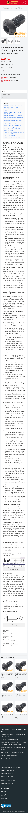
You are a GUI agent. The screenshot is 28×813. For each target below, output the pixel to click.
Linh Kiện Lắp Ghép (10, 7)
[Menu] (2, 2)
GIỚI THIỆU (4, 791)
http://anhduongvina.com (11, 758)
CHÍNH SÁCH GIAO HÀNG (7, 773)
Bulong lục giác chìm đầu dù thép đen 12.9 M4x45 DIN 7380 (7, 674)
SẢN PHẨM (4, 795)
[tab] (14, 91)
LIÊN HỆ (3, 801)
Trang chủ (3, 7)
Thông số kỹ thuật (6, 94)
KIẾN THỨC (4, 798)
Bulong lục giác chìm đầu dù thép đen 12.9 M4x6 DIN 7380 (7, 695)
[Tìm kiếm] (22, 2)
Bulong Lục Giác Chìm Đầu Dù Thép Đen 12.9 (15, 8)
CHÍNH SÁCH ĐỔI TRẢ (7, 783)
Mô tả (3, 91)
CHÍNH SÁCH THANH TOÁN (8, 780)
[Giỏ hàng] (26, 2)
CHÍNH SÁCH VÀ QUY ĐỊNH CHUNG (10, 767)
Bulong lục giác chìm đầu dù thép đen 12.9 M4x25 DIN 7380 (7, 716)
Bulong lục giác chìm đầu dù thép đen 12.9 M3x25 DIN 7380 (21, 716)
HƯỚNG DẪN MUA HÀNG (7, 770)
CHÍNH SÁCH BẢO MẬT (7, 777)
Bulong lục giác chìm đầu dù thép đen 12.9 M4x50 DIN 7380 (21, 674)
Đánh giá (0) (4, 97)
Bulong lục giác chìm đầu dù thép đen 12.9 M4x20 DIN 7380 (21, 695)
